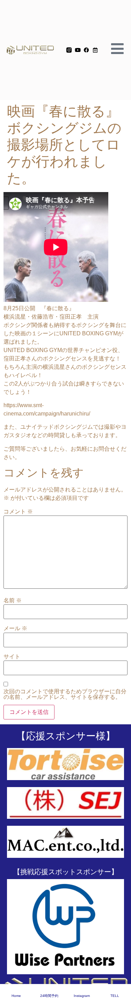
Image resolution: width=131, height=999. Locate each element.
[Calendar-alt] (95, 50)
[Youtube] (77, 50)
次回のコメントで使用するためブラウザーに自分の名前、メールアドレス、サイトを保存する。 (64, 694)
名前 (12, 600)
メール (15, 628)
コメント (18, 511)
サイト (11, 656)
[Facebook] (86, 50)
